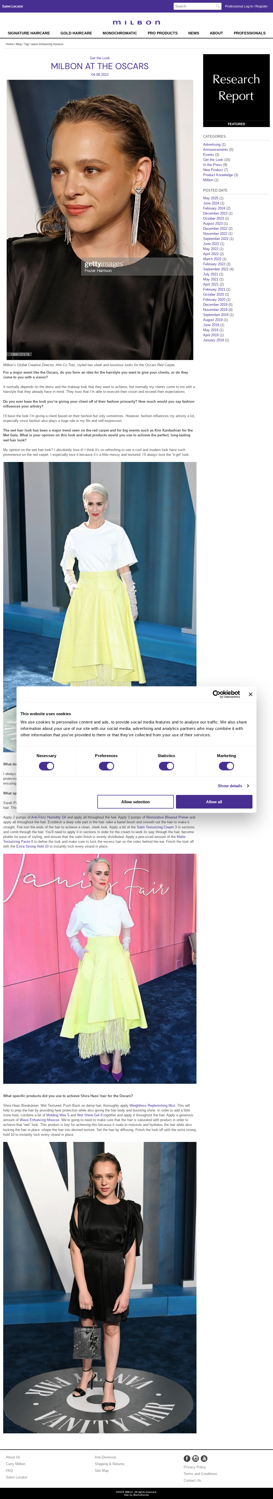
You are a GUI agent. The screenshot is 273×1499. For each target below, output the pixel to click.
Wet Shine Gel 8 (89, 1115)
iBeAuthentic (141, 1494)
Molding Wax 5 (58, 1115)
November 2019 (215, 310)
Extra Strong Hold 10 (33, 846)
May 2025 (210, 198)
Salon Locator (16, 1477)
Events (208, 155)
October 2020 (213, 294)
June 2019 (211, 325)
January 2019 (213, 340)
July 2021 (210, 274)
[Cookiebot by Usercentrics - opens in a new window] (216, 694)
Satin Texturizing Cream (155, 827)
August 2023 (213, 224)
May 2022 (210, 249)
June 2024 (211, 203)
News (193, 33)
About (216, 33)
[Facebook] (187, 1458)
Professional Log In (239, 6)
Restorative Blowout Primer (167, 817)
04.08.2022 (100, 75)
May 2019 (210, 330)
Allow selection (135, 802)
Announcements (215, 150)
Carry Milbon (15, 1464)
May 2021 (210, 279)
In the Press (212, 165)
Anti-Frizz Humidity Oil (49, 817)
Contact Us (192, 1480)
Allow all (214, 802)
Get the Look (100, 58)
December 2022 (215, 229)
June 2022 (211, 244)
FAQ (9, 1471)
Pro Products (163, 33)
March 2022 (212, 259)
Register (261, 6)
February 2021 (214, 289)
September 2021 (215, 269)
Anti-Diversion (105, 1457)
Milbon (208, 180)
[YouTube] (204, 1458)
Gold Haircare (76, 33)
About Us (13, 1457)
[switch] (106, 766)
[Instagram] (195, 1458)
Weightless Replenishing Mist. (152, 1106)
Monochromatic (120, 33)
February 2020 (214, 300)
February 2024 (214, 208)
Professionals (250, 33)
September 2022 (215, 239)
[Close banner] (250, 694)
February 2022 (214, 264)
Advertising (211, 145)
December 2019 (215, 305)
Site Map (102, 1471)
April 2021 (211, 284)
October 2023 (213, 218)
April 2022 (211, 254)
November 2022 (215, 234)
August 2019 (213, 320)
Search (218, 6)
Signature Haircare (29, 33)
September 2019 (215, 315)
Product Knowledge (218, 175)
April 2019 (211, 335)
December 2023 (215, 213)
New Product (213, 170)
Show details (230, 785)
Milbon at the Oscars (100, 66)
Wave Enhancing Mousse (39, 1120)
